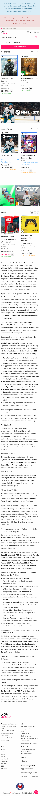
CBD (2, 766)
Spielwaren (4, 761)
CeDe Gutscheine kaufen (29, 743)
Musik (3, 749)
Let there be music (7, 733)
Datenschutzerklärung (18, 6)
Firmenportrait (25, 729)
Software (4, 768)
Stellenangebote (26, 736)
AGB (22, 731)
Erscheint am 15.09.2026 (28, 256)
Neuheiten (5, 52)
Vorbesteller (6, 129)
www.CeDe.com (28, 21)
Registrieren (25, 741)
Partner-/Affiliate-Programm (29, 738)
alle (32, 52)
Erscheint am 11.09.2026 (8, 170)
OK (31, 11)
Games (3, 754)
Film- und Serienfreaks (8, 738)
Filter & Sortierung (20, 47)
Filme (2, 752)
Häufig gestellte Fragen (28, 749)
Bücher (3, 756)
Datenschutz (25, 734)
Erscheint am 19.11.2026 (28, 172)
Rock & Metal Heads (7, 731)
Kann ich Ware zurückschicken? (26, 753)
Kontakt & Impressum (27, 726)
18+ (2, 771)
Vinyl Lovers (5, 735)
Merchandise (5, 759)
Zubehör (5, 212)
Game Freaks (5, 740)
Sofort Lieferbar (6, 93)
